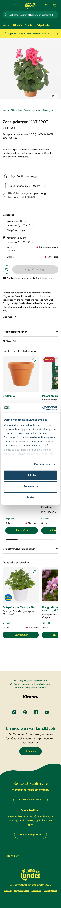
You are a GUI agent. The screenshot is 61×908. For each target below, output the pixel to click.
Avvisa (30, 497)
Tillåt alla (30, 475)
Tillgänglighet (50, 890)
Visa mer (7, 316)
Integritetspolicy (21, 890)
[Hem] (30, 5)
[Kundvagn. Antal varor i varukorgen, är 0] (54, 5)
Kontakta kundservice (30, 799)
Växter (6, 110)
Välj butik (12, 250)
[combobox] (33, 15)
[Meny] (5, 5)
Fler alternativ (42, 464)
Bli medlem (30, 751)
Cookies (8, 890)
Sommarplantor (32, 110)
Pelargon (48, 110)
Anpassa (28, 486)
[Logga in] (46, 5)
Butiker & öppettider (30, 834)
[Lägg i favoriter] (7, 269)
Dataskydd (36, 890)
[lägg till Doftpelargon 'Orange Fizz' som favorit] (34, 572)
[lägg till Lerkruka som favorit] (34, 360)
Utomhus (17, 110)
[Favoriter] (15, 5)
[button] (30, 331)
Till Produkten (26, 531)
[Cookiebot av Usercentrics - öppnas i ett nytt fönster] (43, 408)
